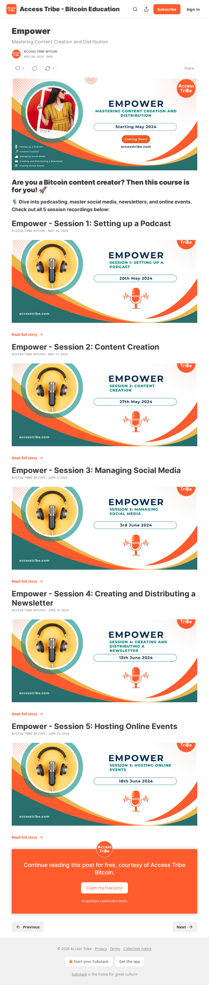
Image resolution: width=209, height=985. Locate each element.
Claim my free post (104, 887)
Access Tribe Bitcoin (40, 51)
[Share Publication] (146, 9)
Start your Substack (91, 961)
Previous (31, 926)
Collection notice (137, 948)
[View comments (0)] (35, 68)
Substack (79, 974)
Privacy (101, 948)
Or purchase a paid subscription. (104, 901)
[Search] (135, 9)
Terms (115, 948)
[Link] (5, 186)
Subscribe (167, 9)
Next (181, 926)
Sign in (193, 9)
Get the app (129, 961)
